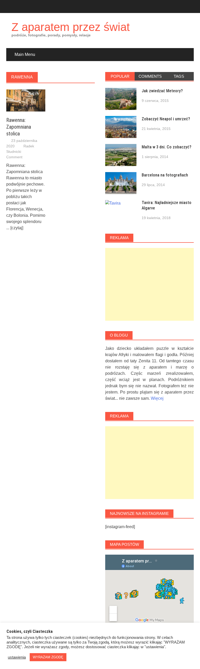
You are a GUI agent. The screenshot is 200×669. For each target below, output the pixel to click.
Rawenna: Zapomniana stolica (18, 127)
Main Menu (25, 54)
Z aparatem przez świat (70, 27)
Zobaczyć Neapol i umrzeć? (166, 118)
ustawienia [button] (17, 657)
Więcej (157, 398)
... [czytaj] (14, 228)
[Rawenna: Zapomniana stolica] (25, 100)
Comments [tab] (150, 76)
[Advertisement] (149, 284)
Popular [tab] (120, 76)
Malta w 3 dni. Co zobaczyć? (166, 147)
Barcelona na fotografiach (165, 175)
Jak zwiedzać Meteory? (162, 90)
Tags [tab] (179, 76)
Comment (14, 157)
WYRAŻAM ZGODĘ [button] (48, 657)
